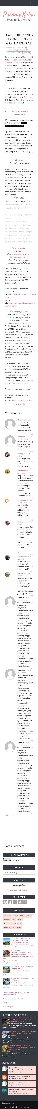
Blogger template (9, 1107)
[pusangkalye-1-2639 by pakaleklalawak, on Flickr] (19, 257)
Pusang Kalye (19, 14)
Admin (20, 522)
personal (7, 920)
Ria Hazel (21, 556)
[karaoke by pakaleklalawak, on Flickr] (19, 160)
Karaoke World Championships (19, 48)
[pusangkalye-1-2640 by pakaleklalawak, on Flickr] (19, 311)
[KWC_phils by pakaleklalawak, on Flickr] (19, 198)
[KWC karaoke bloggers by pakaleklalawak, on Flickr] (19, 323)
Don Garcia (21, 420)
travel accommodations (12, 927)
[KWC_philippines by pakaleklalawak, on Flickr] (19, 248)
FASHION (7, 916)
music (19, 52)
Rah (18, 453)
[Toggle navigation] (33, 3)
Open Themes (23, 1107)
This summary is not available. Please (15, 999)
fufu (19, 573)
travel (19, 923)
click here (6, 1003)
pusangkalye (22, 500)
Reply (31, 435)
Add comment (10, 815)
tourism (20, 920)
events (20, 47)
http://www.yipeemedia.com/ (20, 254)
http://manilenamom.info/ (22, 201)
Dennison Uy (22, 437)
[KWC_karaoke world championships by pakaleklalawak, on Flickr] (19, 113)
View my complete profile (19, 890)
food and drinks (25, 916)
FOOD (15, 916)
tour (13, 920)
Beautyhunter (23, 470)
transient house (10, 923)
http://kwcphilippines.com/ (22, 400)
